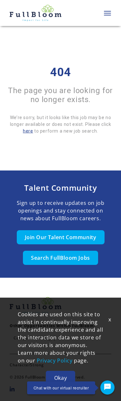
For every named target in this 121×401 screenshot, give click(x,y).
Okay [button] (60, 377)
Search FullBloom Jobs (60, 257)
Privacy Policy (54, 360)
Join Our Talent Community (60, 237)
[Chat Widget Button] (107, 387)
